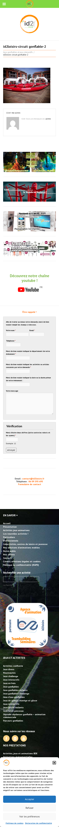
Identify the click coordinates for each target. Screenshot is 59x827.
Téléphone (10, 341)
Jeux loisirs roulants (13, 707)
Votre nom (11, 330)
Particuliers (9, 537)
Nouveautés (9, 672)
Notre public (9, 551)
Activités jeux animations (16, 530)
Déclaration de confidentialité (38, 823)
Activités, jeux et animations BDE (20, 753)
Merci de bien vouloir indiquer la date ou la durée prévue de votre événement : (28, 379)
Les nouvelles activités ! (15, 533)
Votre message (12, 391)
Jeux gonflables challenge (16, 693)
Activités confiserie (13, 665)
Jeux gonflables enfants (15, 690)
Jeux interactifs (11, 679)
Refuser (30, 807)
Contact (7, 558)
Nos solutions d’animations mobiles (21, 547)
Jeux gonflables (11, 686)
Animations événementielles (18, 756)
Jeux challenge (10, 676)
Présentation (10, 526)
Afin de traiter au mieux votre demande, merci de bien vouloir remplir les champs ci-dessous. (27, 323)
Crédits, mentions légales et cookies (22, 561)
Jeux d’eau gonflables (14, 697)
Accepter (29, 799)
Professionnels (10, 540)
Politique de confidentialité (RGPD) (21, 565)
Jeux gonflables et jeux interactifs (18, 52)
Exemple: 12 (11, 443)
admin (17, 113)
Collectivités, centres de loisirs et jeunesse (25, 544)
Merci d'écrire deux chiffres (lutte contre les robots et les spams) (28, 434)
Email (32, 330)
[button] (54, 762)
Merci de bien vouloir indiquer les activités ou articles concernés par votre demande (27, 365)
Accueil (6, 523)
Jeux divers (8, 669)
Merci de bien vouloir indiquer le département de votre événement (28, 352)
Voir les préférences (29, 816)
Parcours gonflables (13, 720)
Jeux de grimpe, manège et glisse (20, 700)
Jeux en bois (9, 683)
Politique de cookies (14, 823)
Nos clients (9, 554)
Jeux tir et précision (13, 711)
